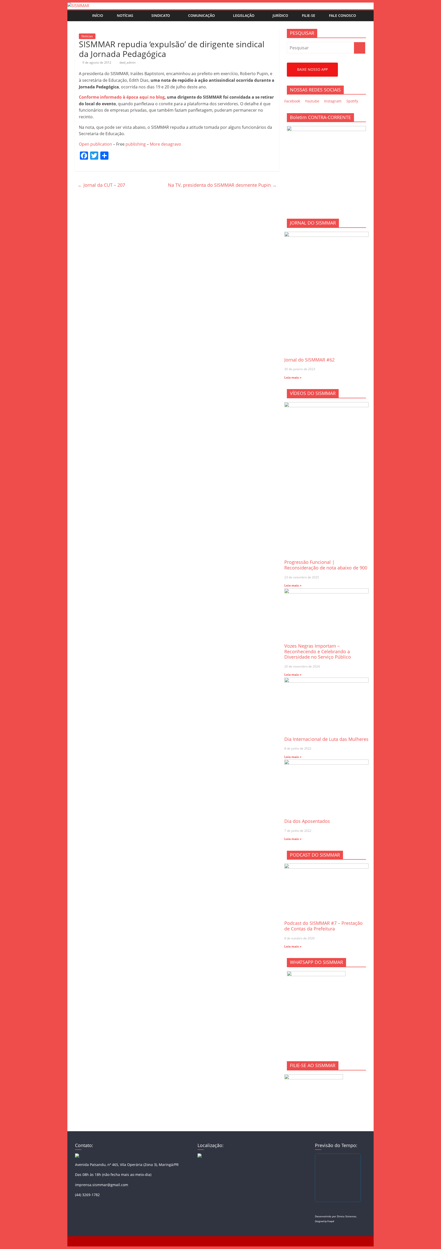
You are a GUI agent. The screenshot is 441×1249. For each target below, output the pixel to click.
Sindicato (160, 15)
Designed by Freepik (324, 1221)
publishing (136, 144)
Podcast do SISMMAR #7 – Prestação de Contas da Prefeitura (323, 926)
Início (97, 15)
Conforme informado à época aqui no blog (122, 97)
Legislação (243, 15)
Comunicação (201, 15)
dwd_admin (127, 62)
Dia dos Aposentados (307, 821)
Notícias (125, 15)
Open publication (95, 144)
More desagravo (165, 144)
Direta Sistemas (346, 1216)
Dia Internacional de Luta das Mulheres (326, 739)
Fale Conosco (342, 15)
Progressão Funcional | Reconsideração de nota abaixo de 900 (325, 565)
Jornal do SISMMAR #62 (309, 360)
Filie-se (308, 15)
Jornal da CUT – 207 (101, 185)
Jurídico (280, 15)
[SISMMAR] (78, 5)
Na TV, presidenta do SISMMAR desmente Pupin (222, 185)
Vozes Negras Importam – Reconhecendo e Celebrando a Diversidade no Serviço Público (317, 651)
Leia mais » (292, 377)
